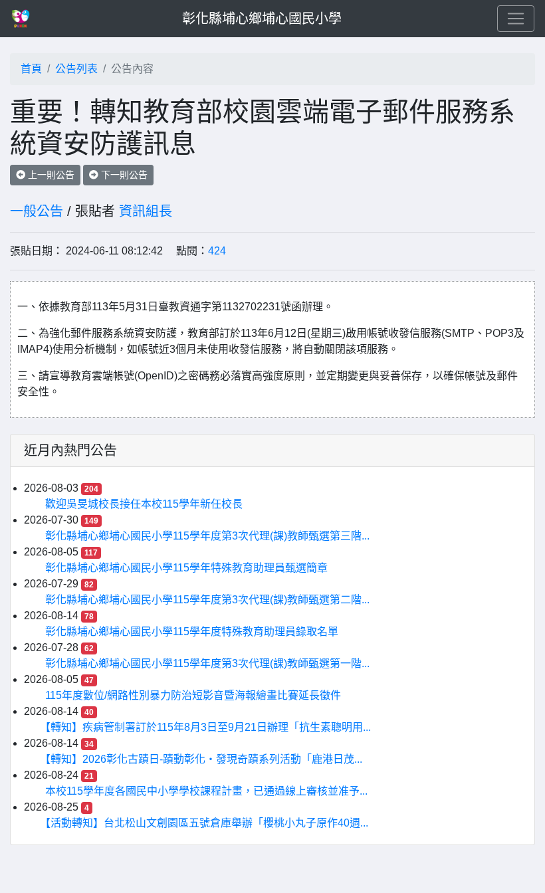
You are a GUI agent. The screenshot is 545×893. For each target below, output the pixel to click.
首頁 (31, 68)
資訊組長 (145, 211)
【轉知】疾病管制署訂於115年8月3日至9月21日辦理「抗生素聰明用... (208, 727)
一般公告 (36, 211)
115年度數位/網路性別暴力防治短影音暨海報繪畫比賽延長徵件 (193, 695)
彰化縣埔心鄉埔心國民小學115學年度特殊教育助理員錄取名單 (191, 631)
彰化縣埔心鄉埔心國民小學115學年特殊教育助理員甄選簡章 (186, 567)
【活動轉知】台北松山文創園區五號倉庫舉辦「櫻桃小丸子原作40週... (206, 823)
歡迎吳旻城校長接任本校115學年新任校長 (144, 504)
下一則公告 (123, 174)
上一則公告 (49, 174)
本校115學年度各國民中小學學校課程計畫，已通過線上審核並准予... (206, 791)
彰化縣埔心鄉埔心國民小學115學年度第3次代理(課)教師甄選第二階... (207, 599)
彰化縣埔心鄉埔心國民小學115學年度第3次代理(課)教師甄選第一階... (207, 663)
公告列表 (76, 68)
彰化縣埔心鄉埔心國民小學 (262, 18)
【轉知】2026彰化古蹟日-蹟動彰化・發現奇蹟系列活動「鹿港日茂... (203, 759)
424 (217, 250)
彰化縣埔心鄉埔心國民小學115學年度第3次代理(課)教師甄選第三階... (207, 536)
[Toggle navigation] (515, 18)
